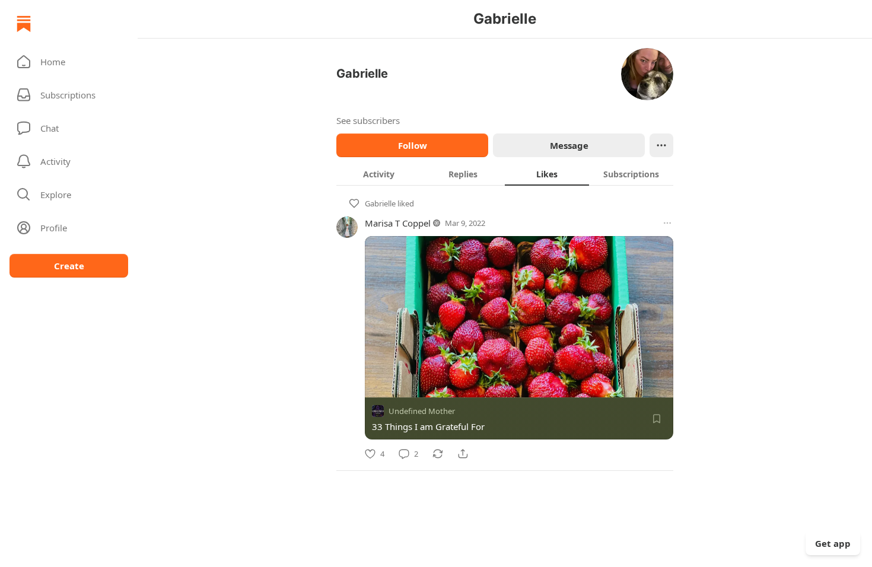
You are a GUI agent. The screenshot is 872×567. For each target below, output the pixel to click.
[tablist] (504, 174)
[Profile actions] (661, 145)
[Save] (656, 418)
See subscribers (368, 120)
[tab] (378, 174)
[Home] (23, 23)
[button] (68, 61)
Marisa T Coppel (398, 223)
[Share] (463, 453)
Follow (412, 145)
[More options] (667, 223)
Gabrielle (380, 203)
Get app (833, 543)
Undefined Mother (422, 411)
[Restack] (438, 453)
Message (569, 145)
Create (69, 266)
